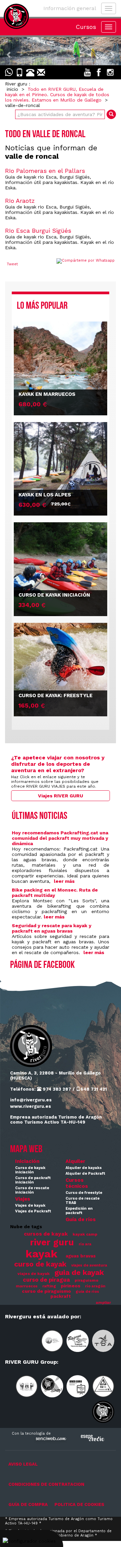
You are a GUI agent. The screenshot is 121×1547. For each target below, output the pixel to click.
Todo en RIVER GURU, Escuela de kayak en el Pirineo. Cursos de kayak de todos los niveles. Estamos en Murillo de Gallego (57, 94)
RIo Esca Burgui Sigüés (38, 230)
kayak (41, 1253)
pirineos (70, 1285)
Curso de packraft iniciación (33, 1180)
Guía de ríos (81, 1219)
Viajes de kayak (30, 1205)
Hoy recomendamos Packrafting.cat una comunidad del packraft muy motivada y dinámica (60, 838)
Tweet (12, 264)
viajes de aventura (89, 1265)
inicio (12, 89)
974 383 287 (56, 1089)
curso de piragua (46, 1280)
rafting (49, 1286)
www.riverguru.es (30, 1106)
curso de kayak (40, 1264)
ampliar (103, 1302)
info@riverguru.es (31, 1099)
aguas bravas (81, 1255)
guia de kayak (79, 1272)
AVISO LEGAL (23, 1464)
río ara (85, 1244)
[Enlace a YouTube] (87, 72)
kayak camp (85, 1234)
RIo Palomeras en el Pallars (45, 170)
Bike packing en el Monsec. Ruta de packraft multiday (55, 892)
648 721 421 (93, 1089)
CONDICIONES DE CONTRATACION (46, 1484)
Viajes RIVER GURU (60, 795)
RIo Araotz (20, 200)
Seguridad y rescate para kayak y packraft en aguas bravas (51, 928)
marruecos (27, 1286)
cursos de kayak (46, 1234)
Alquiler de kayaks (84, 1168)
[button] (9, 51)
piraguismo (86, 1280)
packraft (60, 1296)
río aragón (95, 1286)
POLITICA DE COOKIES (79, 1504)
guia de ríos (87, 1291)
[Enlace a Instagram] (110, 72)
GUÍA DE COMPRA (28, 1504)
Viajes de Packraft (33, 1211)
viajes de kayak (33, 1273)
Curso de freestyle (84, 1193)
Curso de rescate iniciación (32, 1190)
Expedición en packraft (79, 1210)
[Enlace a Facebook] (99, 72)
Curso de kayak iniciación (30, 1170)
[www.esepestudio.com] (92, 1438)
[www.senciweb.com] (50, 1439)
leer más (64, 881)
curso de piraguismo (46, 1291)
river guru (52, 1242)
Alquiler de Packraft (85, 1173)
